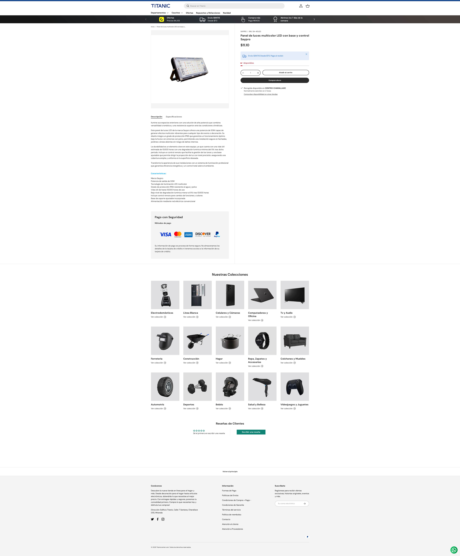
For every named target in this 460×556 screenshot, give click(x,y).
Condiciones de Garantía (233, 505)
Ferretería (156, 358)
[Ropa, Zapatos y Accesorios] (262, 341)
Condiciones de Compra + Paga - (236, 500)
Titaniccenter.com (162, 547)
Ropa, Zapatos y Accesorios (257, 360)
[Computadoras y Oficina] (262, 295)
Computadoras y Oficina (258, 314)
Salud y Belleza (256, 404)
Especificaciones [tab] (174, 116)
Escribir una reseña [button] (251, 432)
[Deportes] (197, 387)
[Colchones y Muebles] (295, 341)
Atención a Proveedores (232, 529)
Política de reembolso (231, 514)
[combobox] (234, 6)
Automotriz (157, 404)
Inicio (153, 26)
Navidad (227, 13)
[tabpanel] (190, 163)
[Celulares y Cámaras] (230, 295)
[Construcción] (197, 341)
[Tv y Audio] (295, 295)
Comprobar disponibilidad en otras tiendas (261, 94)
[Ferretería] (165, 341)
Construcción (191, 358)
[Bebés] (230, 387)
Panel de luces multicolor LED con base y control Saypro (171, 26)
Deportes (188, 404)
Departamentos (158, 13)
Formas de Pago (229, 490)
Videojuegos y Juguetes (294, 404)
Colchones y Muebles (293, 358)
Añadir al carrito (285, 73)
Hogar (219, 358)
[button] (307, 6)
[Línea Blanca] (197, 295)
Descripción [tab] (156, 116)
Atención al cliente (230, 524)
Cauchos (176, 13)
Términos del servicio (231, 510)
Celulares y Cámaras (228, 312)
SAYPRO (244, 31)
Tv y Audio (287, 312)
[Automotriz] (165, 387)
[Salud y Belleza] (262, 387)
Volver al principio (230, 471)
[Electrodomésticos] (165, 295)
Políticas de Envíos (230, 495)
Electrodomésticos (162, 312)
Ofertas (189, 13)
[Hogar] (230, 341)
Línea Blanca (190, 312)
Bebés (219, 404)
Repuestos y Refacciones (208, 13)
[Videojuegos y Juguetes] (295, 387)
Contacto (226, 519)
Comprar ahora (275, 80)
